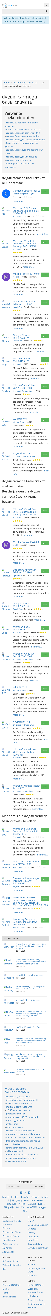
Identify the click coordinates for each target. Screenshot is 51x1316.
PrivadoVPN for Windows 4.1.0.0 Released (30, 1070)
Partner (32, 1264)
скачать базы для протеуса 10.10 (23, 132)
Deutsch (15, 1197)
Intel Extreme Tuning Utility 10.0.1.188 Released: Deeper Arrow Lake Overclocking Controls (31, 961)
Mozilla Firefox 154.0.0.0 (26, 273)
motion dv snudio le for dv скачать (23, 129)
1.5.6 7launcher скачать (18, 1110)
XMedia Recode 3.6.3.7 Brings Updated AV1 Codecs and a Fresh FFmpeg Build (30, 1056)
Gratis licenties (35, 1300)
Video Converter (10, 1244)
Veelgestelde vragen (38, 1224)
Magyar (42, 1207)
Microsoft (17, 216)
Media (5, 1288)
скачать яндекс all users (18, 1096)
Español (25, 1197)
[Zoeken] (46, 11)
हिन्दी (25, 1210)
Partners (32, 1275)
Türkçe (41, 1203)
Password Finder (10, 1236)
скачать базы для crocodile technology (25, 139)
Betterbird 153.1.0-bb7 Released (30, 975)
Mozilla (16, 277)
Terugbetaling (35, 1244)
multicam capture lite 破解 (19, 1106)
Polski (40, 1200)
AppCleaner (8, 1251)
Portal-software (36, 1284)
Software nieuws (10, 1261)
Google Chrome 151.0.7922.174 (21, 336)
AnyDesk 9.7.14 (21, 453)
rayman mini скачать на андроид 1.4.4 (25, 1147)
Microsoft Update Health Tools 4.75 (26, 787)
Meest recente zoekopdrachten (17, 1090)
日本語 (10, 1200)
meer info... (18, 201)
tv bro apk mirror (14, 1127)
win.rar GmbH (19, 422)
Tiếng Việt (9, 1207)
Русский (22, 1203)
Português (11, 1203)
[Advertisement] (25, 51)
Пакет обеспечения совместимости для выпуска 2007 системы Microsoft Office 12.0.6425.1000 (30, 901)
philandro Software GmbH (24, 456)
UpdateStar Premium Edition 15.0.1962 (24, 303)
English (5, 1197)
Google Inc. (18, 340)
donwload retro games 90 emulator (23, 1134)
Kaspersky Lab (19, 927)
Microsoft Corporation (22, 391)
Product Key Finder (11, 1232)
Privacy (31, 1232)
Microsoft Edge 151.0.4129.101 (21, 360)
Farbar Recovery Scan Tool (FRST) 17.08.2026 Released (30, 987)
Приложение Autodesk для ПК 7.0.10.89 (26, 863)
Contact (32, 1228)
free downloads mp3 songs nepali (23, 1140)
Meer (45, 191)
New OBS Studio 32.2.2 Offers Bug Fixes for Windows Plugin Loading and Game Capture (31, 1040)
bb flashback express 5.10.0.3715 (22, 1154)
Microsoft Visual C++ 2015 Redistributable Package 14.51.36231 (24, 243)
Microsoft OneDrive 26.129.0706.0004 (24, 387)
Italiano (44, 1197)
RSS (4, 1268)
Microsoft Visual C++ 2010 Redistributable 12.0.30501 (24, 752)
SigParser (7, 1247)
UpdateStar (17, 307)
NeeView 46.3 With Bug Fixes (28, 1027)
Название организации (23, 193)
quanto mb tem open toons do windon (25, 1137)
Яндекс (16, 886)
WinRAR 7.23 (20, 419)
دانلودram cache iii (14, 1151)
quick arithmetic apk (16, 1161)
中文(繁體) (32, 1207)
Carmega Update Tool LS (26, 190)
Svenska (32, 1203)
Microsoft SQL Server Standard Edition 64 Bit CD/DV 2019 (26, 211)
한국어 (19, 1200)
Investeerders (9, 1296)
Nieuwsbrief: (25, 1181)
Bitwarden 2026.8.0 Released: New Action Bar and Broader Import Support (31, 946)
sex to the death (14, 1144)
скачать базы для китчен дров (21, 156)
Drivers (6, 1228)
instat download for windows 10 (22, 1100)
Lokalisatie (33, 1296)
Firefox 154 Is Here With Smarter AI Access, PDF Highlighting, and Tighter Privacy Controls (31, 1013)
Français (35, 1197)
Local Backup (8, 1240)
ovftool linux (12, 1123)
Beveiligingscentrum (38, 1247)
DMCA (31, 1221)
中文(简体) (20, 1207)
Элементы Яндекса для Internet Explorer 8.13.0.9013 (26, 881)
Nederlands (29, 1200)
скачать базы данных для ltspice (22, 136)
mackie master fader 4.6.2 (19, 1103)
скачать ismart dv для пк (18, 160)
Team (5, 1292)
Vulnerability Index (11, 1265)
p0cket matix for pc (15, 1113)
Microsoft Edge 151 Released (28, 1000)
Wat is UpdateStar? (11, 1284)
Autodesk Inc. (18, 867)
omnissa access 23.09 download (22, 1117)
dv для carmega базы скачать (21, 1158)
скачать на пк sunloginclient (20, 1130)
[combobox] (23, 11)
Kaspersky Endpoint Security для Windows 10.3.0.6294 (25, 922)
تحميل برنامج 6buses (15, 1120)
